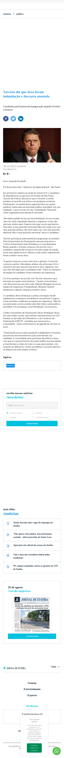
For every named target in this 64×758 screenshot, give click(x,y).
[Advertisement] (32, 53)
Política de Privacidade (35, 739)
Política (19, 14)
